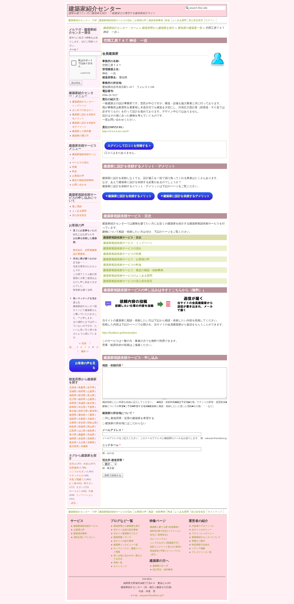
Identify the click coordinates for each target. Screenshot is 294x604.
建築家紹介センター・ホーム (120, 27)
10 (97, 347)
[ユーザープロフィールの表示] (217, 68)
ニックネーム (111, 445)
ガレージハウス (157, 538)
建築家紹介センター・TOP (82, 20)
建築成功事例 (80, 533)
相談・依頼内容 (112, 365)
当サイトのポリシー (202, 529)
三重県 (90, 414)
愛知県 (81, 414)
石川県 (72, 399)
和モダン (88, 483)
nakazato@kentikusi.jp (152, 595)
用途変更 (154, 550)
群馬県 (72, 407)
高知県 (90, 434)
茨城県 (81, 403)
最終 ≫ (85, 351)
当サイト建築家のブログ (125, 533)
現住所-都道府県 (113, 460)
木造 (85, 463)
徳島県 (90, 430)
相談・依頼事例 (157, 511)
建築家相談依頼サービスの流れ (115, 20)
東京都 (72, 410)
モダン (79, 487)
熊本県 (72, 442)
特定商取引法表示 (200, 544)
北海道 (72, 387)
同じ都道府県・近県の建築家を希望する (129, 418)
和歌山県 (92, 422)
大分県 (81, 442)
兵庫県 (72, 422)
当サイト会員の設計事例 (125, 529)
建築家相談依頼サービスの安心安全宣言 (127, 281)
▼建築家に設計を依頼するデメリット (185, 196)
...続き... (73, 502)
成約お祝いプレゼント (85, 537)
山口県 (81, 430)
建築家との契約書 (81, 131)
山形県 (90, 391)
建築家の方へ (160, 565)
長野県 (72, 403)
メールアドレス (112, 430)
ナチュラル (75, 475)
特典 (74, 166)
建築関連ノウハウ (122, 537)
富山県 (90, 395)
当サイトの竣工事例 (123, 540)
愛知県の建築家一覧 (190, 27)
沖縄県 (84, 446)
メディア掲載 (198, 548)
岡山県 (90, 426)
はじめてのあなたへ (83, 110)
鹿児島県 (74, 446)
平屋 (162, 550)
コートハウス (172, 550)
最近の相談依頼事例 (83, 180)
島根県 (81, 426)
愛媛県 (81, 434)
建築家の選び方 (80, 135)
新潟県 (81, 395)
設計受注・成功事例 (163, 569)
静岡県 (72, 414)
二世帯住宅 (161, 534)
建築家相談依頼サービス (86, 525)
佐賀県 (81, 438)
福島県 (72, 395)
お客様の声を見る (85, 365)
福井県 (81, 399)
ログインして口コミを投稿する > (129, 145)
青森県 (81, 387)
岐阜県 (93, 410)
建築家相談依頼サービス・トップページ (127, 243)
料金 (167, 20)
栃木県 (90, 403)
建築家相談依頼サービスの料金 (122, 264)
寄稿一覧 (117, 562)
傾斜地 (153, 530)
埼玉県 (81, 407)
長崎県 (90, 438)
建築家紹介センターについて (206, 537)
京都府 (81, 418)
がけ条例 (175, 546)
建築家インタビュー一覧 (125, 544)
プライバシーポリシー (203, 533)
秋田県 (81, 391)
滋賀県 (72, 418)
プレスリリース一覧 (202, 552)
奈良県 (81, 422)
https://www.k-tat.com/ (115, 131)
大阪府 (90, 418)
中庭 (90, 491)
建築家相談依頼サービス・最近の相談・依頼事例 (133, 270)
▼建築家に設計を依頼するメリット (128, 196)
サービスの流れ (80, 162)
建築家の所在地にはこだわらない (125, 423)
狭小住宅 (162, 530)
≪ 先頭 (82, 343)
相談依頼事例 (156, 20)
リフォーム (173, 530)
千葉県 (90, 407)
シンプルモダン (77, 471)
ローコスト (75, 491)
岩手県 (90, 387)
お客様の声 (140, 20)
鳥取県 (72, 426)
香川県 (72, 434)
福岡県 (72, 438)
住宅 (71, 463)
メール (73, 49)
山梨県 (90, 399)
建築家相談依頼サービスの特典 (122, 253)
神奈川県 (83, 410)
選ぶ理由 (77, 206)
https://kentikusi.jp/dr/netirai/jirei (119, 332)
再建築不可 (172, 542)
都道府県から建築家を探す (158, 27)
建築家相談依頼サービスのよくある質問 (127, 275)
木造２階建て (76, 479)
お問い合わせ (79, 184)
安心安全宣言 (196, 20)
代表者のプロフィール (203, 525)
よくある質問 (179, 20)
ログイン (210, 20)
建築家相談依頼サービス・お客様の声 (126, 259)
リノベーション (84, 495)
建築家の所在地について (118, 413)
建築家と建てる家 (159, 526)
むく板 (72, 483)
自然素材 (74, 467)
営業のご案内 (198, 540)
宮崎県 (90, 442)
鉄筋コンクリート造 (160, 546)
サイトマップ (215, 511)
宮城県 (72, 391)
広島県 (72, 430)
